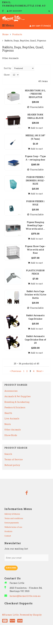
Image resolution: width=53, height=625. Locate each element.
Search (8, 453)
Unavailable (37, 107)
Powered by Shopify (31, 614)
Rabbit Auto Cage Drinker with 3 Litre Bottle (35, 294)
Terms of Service (13, 459)
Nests (7, 424)
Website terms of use (13, 527)
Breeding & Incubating (16, 401)
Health (8, 412)
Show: (7, 74)
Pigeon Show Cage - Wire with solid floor (35, 249)
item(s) (41, 25)
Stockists (8, 531)
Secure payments (11, 522)
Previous (16, 371)
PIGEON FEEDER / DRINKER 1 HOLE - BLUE (35, 180)
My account (15, 11)
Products (17, 34)
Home (5, 34)
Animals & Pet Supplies (17, 396)
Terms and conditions (13, 518)
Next (39, 371)
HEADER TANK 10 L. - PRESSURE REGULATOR (35, 94)
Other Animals (12, 429)
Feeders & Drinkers (14, 407)
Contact (7, 536)
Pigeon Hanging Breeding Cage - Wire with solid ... (35, 225)
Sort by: (7, 68)
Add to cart (37, 128)
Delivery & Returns (12, 514)
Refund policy (12, 465)
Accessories (11, 390)
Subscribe (11, 568)
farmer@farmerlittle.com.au (25, 595)
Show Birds (10, 435)
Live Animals (11, 418)
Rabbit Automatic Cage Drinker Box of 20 (35, 339)
